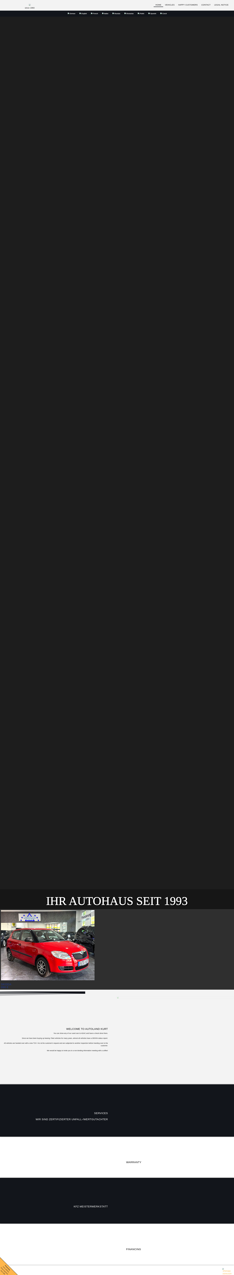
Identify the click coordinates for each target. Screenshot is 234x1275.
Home (158, 5)
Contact (206, 5)
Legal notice (221, 5)
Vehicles (170, 5)
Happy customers (188, 5)
